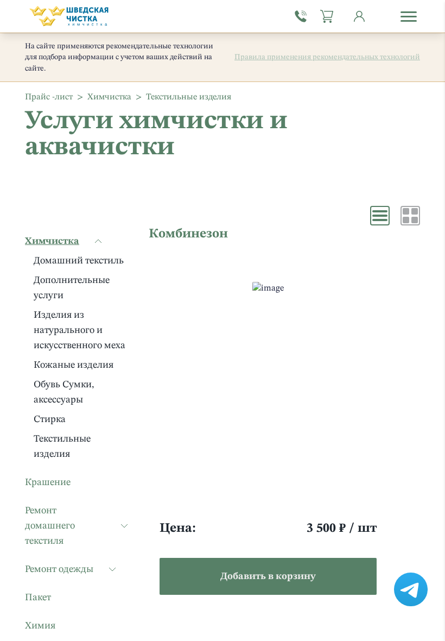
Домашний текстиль (79, 261)
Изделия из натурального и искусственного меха (79, 330)
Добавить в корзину (268, 576)
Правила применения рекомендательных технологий (327, 57)
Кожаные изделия (73, 365)
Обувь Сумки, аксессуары (64, 392)
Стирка (50, 419)
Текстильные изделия (62, 446)
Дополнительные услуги (72, 287)
